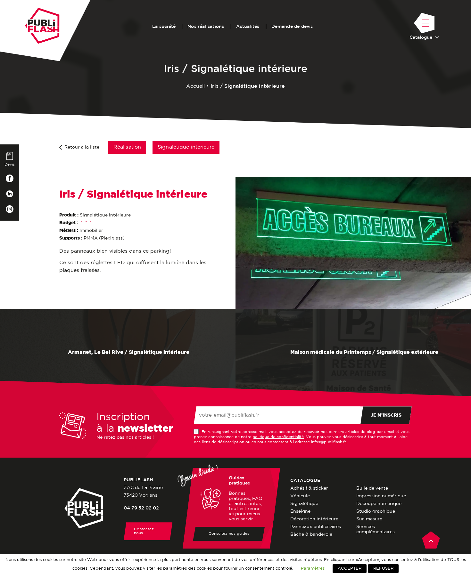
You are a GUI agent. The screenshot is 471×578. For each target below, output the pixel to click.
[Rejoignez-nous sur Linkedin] (9, 194)
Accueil (195, 86)
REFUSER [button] (383, 568)
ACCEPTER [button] (349, 568)
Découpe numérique (378, 504)
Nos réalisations (205, 26)
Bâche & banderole (311, 534)
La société (164, 26)
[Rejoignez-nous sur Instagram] (9, 209)
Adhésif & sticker (309, 488)
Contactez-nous (144, 531)
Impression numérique (381, 496)
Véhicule (300, 496)
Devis (9, 164)
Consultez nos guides (229, 533)
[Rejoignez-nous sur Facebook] (9, 178)
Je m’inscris (386, 415)
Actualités (248, 26)
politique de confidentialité (278, 437)
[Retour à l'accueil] (42, 26)
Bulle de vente (372, 488)
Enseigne (300, 511)
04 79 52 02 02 (141, 508)
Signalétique (304, 504)
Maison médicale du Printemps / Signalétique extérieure (363, 352)
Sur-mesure (369, 519)
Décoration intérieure (314, 519)
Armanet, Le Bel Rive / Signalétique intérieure (128, 352)
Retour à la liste (81, 147)
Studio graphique (375, 511)
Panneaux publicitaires (315, 527)
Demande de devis (292, 26)
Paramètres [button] (313, 568)
